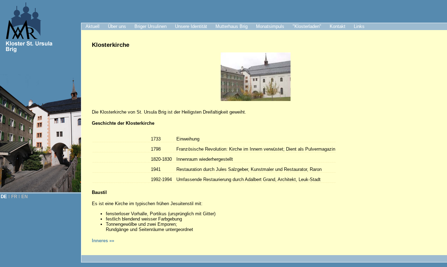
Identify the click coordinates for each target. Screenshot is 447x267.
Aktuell (93, 26)
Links (359, 26)
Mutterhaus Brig (231, 26)
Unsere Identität (191, 26)
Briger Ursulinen (150, 26)
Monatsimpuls (270, 26)
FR (14, 196)
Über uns (117, 26)
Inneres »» (103, 240)
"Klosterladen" (307, 26)
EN (24, 196)
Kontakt (337, 26)
